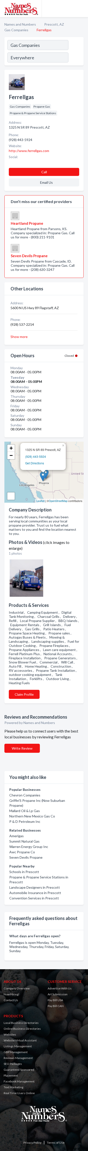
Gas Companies (16, 30)
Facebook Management (19, 1081)
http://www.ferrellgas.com (29, 151)
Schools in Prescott (24, 872)
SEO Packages (13, 1064)
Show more (19, 337)
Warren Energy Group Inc (28, 847)
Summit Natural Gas (24, 841)
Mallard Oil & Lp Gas (24, 811)
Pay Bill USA (55, 1000)
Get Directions (34, 463)
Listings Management (18, 1046)
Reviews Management (18, 1058)
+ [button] (11, 448)
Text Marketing (13, 1087)
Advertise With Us (60, 988)
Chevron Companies (24, 795)
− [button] (11, 455)
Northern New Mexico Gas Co (32, 816)
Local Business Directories (21, 1023)
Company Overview (17, 988)
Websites (10, 1034)
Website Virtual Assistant (20, 1040)
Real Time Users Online (19, 1093)
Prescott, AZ (54, 24)
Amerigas (16, 836)
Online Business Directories (22, 1028)
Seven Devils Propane (26, 857)
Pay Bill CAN (56, 1006)
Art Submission (57, 994)
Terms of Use (56, 1142)
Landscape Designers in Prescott (34, 887)
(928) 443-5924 (35, 456)
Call (44, 172)
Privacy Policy (32, 1142)
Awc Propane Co (22, 852)
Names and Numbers (20, 24)
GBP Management (16, 1052)
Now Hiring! (12, 994)
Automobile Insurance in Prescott (35, 893)
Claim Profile (24, 694)
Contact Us (11, 1000)
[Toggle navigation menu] (81, 8)
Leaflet (40, 501)
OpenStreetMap (58, 501)
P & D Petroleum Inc (24, 821)
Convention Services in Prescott (34, 898)
